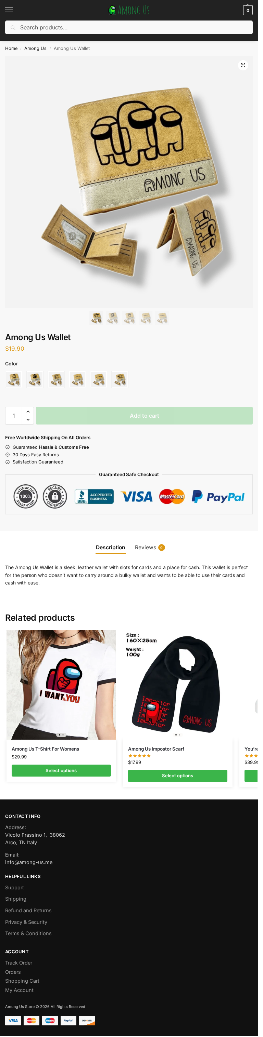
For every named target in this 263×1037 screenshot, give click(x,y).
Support (14, 888)
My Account (19, 990)
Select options (61, 770)
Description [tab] (110, 547)
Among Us (35, 48)
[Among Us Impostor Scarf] (178, 685)
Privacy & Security (26, 922)
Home (11, 48)
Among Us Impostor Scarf (156, 749)
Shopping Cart (22, 981)
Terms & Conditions (28, 933)
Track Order (18, 963)
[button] (247, 10)
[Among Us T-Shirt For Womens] (61, 685)
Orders (13, 972)
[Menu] (15, 10)
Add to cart (144, 415)
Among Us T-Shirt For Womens (45, 749)
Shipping (15, 899)
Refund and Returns (28, 910)
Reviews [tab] (149, 547)
